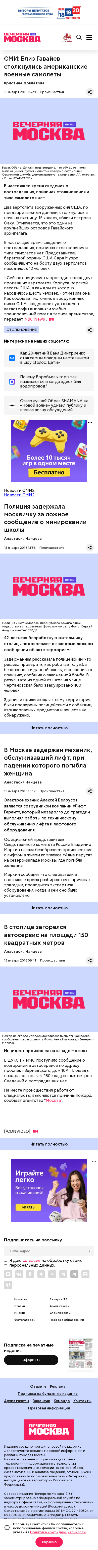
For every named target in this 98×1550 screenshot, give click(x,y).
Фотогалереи (24, 1320)
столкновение (22, 329)
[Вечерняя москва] (49, 1429)
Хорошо (49, 1542)
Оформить (31, 1360)
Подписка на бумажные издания (48, 1393)
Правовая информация (49, 1408)
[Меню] (89, 37)
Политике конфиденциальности (58, 1532)
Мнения (19, 1313)
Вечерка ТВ (58, 1299)
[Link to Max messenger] (8, 1274)
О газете (38, 1386)
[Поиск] (79, 37)
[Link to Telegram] (63, 1274)
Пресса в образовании (67, 1320)
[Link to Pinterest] (8, 1285)
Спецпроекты (60, 1313)
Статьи (19, 1306)
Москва (53, 1100)
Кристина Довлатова (24, 83)
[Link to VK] (19, 1274)
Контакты (82, 1400)
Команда (62, 1400)
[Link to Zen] (41, 1274)
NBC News (34, 319)
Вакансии (41, 1400)
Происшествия (52, 92)
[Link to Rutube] (85, 1274)
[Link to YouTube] (52, 1274)
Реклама (58, 1386)
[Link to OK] (30, 1274)
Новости (20, 1299)
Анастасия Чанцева (23, 538)
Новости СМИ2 (19, 495)
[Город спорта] (67, 37)
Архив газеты (60, 1306)
